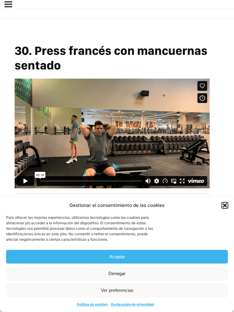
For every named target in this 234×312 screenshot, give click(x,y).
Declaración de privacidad (132, 304)
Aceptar (117, 256)
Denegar (117, 273)
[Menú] (8, 4)
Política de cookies (92, 304)
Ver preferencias (117, 290)
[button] (225, 205)
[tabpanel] (112, 133)
